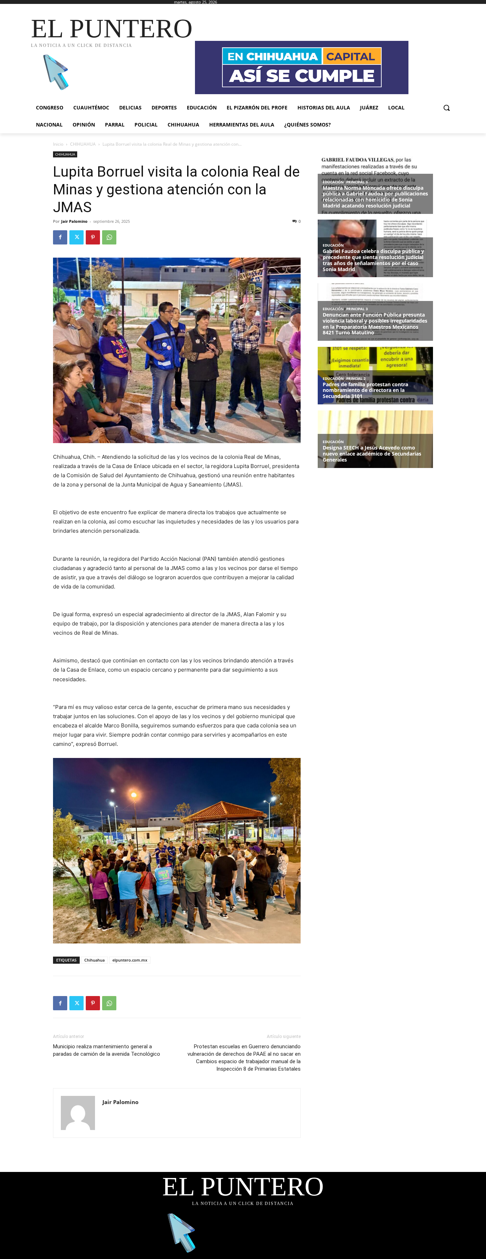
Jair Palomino (74, 221)
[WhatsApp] (109, 237)
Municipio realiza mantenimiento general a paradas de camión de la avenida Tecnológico (106, 1050)
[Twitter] (76, 237)
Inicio (58, 144)
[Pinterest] (93, 237)
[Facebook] (60, 237)
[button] (446, 107)
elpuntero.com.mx (129, 960)
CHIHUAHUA (83, 144)
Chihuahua (94, 960)
